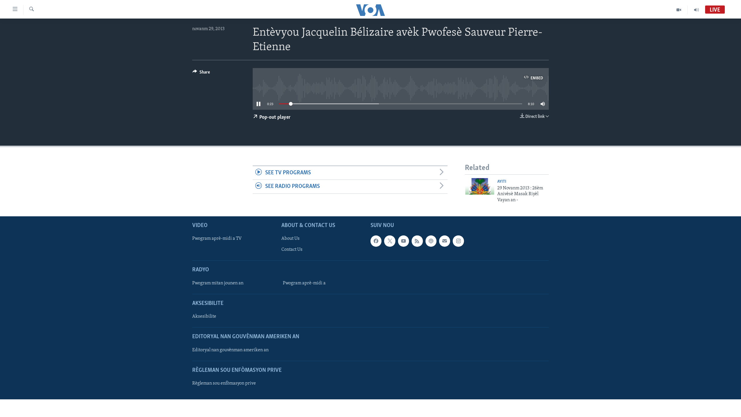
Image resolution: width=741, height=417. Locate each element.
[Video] (679, 10)
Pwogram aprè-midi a (304, 283)
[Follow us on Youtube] (403, 240)
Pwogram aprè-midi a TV (217, 238)
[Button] (201, 73)
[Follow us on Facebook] (375, 240)
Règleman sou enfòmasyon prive (224, 383)
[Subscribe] (444, 240)
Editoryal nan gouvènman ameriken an (230, 350)
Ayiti (501, 182)
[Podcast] (430, 240)
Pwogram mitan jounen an (217, 283)
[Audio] (696, 10)
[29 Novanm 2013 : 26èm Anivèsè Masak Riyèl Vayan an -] (479, 186)
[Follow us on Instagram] (458, 240)
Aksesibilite (204, 316)
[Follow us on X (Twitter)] (389, 240)
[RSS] (417, 240)
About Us (290, 238)
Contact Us (291, 249)
